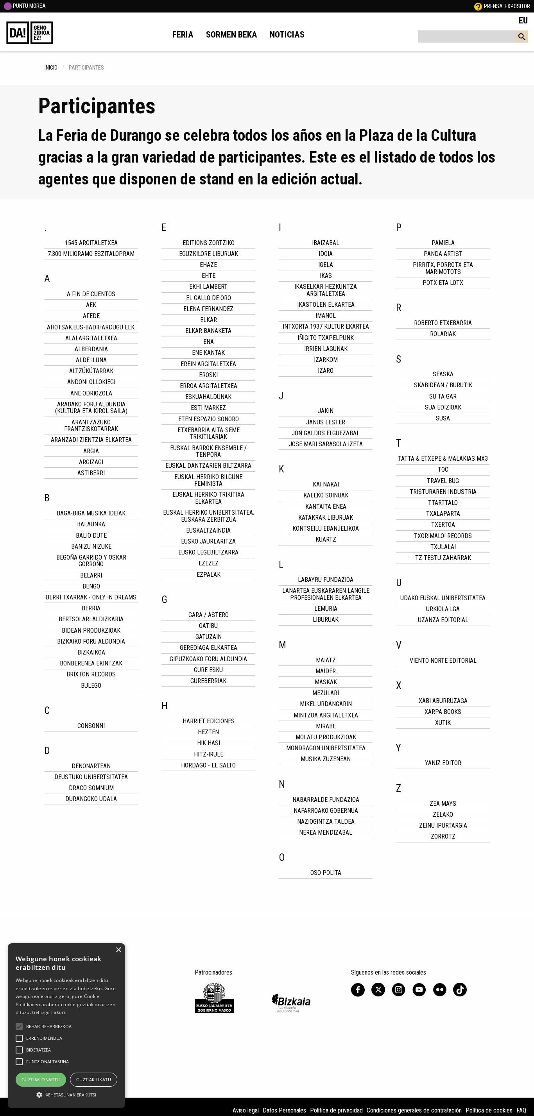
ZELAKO (443, 814)
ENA (208, 341)
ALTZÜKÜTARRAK (91, 371)
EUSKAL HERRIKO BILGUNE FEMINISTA (208, 480)
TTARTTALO (443, 502)
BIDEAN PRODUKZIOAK (91, 630)
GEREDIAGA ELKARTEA (208, 647)
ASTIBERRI (91, 473)
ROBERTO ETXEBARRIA (443, 323)
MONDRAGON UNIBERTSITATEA (326, 748)
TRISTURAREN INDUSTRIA (443, 491)
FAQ (521, 1110)
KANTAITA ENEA (325, 506)
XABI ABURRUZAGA (443, 701)
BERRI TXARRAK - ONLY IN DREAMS (91, 597)
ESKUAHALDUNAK (208, 397)
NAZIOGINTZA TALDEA (326, 821)
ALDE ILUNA (91, 360)
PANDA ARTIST (443, 254)
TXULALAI (443, 547)
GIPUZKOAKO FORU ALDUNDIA (208, 659)
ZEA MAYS (443, 803)
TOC (443, 469)
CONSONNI (91, 726)
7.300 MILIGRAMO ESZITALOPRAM (91, 254)
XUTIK (443, 722)
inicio (51, 67)
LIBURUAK (326, 619)
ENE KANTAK (208, 352)
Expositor (517, 6)
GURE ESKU (208, 670)
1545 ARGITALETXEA (91, 243)
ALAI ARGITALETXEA (91, 338)
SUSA (443, 418)
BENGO (91, 586)
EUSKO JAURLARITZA (208, 541)
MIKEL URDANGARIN (326, 704)
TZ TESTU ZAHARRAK (443, 558)
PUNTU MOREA (29, 6)
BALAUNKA (91, 524)
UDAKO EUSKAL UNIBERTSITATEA (443, 598)
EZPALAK (208, 574)
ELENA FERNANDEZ (208, 309)
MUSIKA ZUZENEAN (326, 759)
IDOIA (326, 254)
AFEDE (91, 316)
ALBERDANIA (91, 349)
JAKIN (325, 411)
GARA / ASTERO (208, 615)
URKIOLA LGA (443, 609)
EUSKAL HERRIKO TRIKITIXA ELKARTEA (208, 498)
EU (523, 20)
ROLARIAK (443, 334)
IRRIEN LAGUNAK (326, 348)
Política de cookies (489, 1110)
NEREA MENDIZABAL (325, 832)
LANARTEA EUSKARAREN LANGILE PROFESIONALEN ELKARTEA (325, 594)
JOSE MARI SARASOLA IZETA (326, 444)
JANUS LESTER (325, 422)
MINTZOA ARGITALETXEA (326, 715)
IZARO (325, 370)
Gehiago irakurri (49, 1012)
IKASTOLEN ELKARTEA (326, 304)
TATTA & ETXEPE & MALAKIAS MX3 (443, 458)
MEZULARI (325, 693)
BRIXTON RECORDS (91, 674)
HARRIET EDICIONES (209, 721)
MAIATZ (326, 660)
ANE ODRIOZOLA (91, 393)
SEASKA (443, 374)
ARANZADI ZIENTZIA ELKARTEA (91, 440)
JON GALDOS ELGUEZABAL (326, 433)
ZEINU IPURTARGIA (443, 825)
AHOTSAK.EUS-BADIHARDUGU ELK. (91, 327)
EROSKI (208, 375)
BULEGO (91, 685)
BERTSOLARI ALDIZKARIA (91, 619)
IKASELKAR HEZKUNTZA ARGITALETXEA (325, 290)
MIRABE (326, 726)
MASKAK (326, 682)
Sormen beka (231, 34)
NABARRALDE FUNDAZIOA (325, 799)
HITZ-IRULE (208, 754)
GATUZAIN (208, 636)
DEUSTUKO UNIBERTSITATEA (91, 777)
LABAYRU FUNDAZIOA (325, 579)
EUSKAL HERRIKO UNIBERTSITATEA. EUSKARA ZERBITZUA (208, 516)
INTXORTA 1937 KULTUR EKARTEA (326, 326)
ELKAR (208, 320)
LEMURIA (325, 608)
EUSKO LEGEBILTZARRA (208, 552)
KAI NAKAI (326, 484)
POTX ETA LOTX (443, 282)
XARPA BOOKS (443, 711)
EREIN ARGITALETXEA (208, 364)
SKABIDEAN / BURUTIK (443, 385)
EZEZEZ (209, 563)
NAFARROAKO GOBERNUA (326, 810)
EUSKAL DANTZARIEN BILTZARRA (208, 465)
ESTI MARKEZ (208, 407)
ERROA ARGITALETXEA (208, 386)
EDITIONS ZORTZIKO (209, 243)
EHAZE (208, 264)
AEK (91, 305)
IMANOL (325, 315)
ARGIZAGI (91, 462)
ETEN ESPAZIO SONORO (208, 419)
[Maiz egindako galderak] (478, 6)
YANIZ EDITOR (443, 763)
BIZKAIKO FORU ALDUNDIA (91, 641)
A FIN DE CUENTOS (91, 294)
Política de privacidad (336, 1110)
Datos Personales (284, 1110)
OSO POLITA (325, 872)
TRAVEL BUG (443, 481)
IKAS (326, 275)
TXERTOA (443, 524)
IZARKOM (326, 359)
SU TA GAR (443, 396)
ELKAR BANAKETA (208, 330)
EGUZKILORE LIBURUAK (208, 254)
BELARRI (91, 575)
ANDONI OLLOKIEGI (91, 382)
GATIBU (208, 626)
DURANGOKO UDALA (91, 799)
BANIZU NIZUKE (91, 546)
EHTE (208, 275)
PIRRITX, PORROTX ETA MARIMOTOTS (443, 268)
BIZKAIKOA (91, 652)
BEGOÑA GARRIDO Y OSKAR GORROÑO (91, 561)
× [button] (118, 950)
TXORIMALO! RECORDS (443, 536)
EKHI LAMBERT (208, 286)
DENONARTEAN (91, 766)
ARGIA (91, 451)
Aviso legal (246, 1110)
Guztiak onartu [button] (41, 1079)
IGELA (325, 264)
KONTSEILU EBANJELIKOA (325, 528)
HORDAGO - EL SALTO (208, 765)
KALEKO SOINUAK (325, 495)
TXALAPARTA (443, 513)
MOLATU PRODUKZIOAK (326, 737)
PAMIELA (443, 243)
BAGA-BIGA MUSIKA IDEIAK (91, 513)
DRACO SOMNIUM (91, 788)
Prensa (493, 6)
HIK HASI (208, 743)
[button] (19, 1026)
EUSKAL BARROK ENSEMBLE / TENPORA (208, 451)
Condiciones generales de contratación (414, 1110)
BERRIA (91, 608)
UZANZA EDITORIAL (443, 620)
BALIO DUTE (91, 535)
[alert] (66, 1025)
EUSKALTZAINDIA (208, 530)
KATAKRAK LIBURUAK (325, 517)
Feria (183, 34)
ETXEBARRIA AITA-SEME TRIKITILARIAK (208, 433)
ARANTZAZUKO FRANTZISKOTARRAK (91, 425)
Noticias (287, 34)
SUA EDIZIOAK (443, 407)
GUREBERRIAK (208, 681)
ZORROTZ (443, 836)
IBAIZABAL (325, 243)
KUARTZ (325, 539)
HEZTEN (208, 732)
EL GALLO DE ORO (208, 298)
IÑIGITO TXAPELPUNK (325, 338)
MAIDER (325, 671)
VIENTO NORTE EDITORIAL (443, 660)
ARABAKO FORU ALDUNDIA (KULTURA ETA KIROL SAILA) (91, 408)
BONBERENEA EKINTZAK (91, 663)
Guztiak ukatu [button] (93, 1079)
